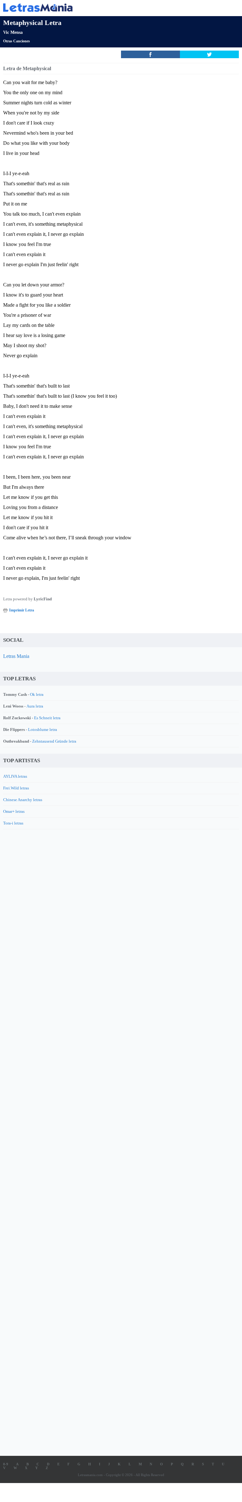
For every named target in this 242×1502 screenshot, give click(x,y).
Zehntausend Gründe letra (54, 741)
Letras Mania (16, 656)
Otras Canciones (16, 41)
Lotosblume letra (42, 729)
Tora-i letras (13, 823)
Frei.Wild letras (16, 788)
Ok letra (36, 694)
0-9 (5, 1464)
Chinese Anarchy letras (22, 799)
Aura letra (34, 706)
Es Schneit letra (47, 717)
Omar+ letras (14, 811)
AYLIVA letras (15, 776)
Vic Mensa (13, 32)
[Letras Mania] (111, 7)
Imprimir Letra (21, 610)
